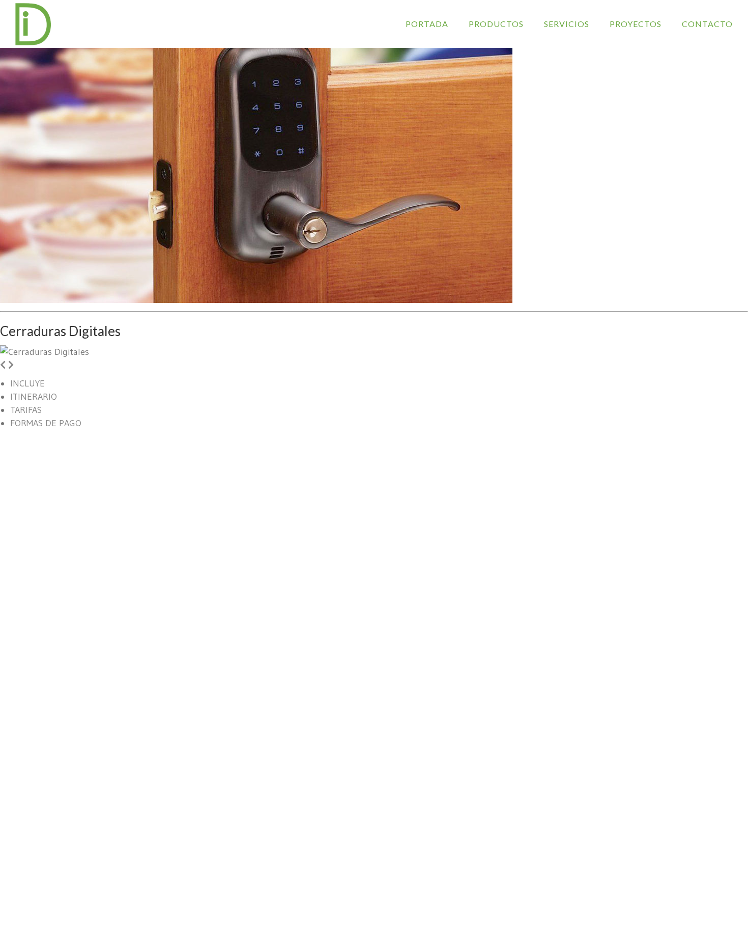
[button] (3, 365)
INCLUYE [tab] (27, 383)
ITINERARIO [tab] (33, 396)
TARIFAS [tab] (26, 409)
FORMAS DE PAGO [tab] (45, 423)
